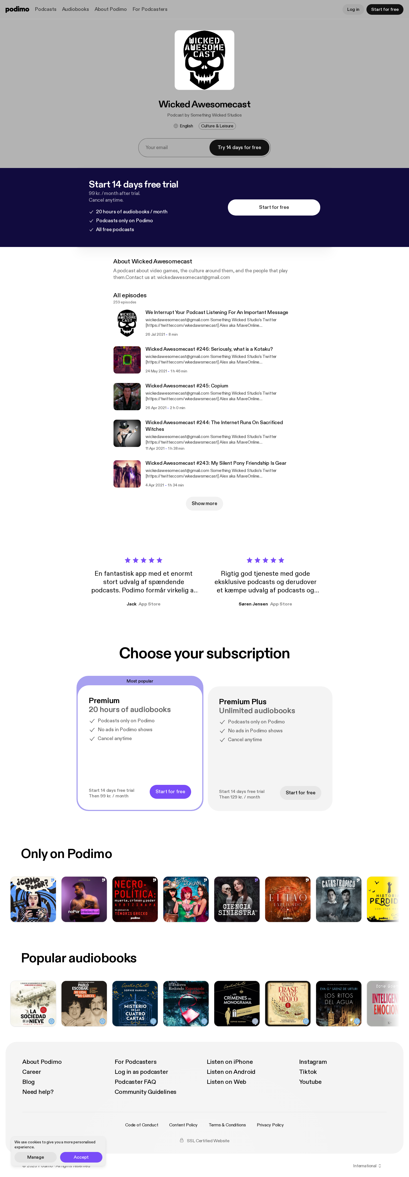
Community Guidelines (146, 1092)
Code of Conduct (141, 1125)
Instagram (313, 1062)
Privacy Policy (270, 1125)
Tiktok (308, 1072)
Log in (353, 9)
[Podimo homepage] (17, 9)
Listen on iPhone (230, 1062)
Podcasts (45, 9)
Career (31, 1072)
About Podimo (111, 9)
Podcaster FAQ (135, 1082)
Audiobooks (75, 9)
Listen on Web (226, 1082)
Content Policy (183, 1125)
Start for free (385, 9)
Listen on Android (231, 1072)
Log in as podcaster (141, 1072)
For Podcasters (149, 9)
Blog (28, 1082)
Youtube (310, 1082)
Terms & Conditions (227, 1125)
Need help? (38, 1092)
